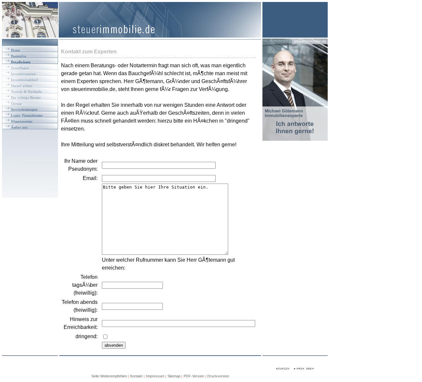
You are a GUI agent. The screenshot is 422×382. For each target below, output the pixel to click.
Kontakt (136, 376)
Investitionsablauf (24, 80)
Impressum (155, 376)
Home (15, 50)
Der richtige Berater (26, 98)
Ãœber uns (19, 127)
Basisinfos (18, 56)
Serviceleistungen (24, 109)
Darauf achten (21, 86)
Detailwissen (20, 62)
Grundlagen (20, 68)
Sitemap (174, 376)
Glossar (16, 103)
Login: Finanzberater (27, 115)
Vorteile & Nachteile (26, 92)
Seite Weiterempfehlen (109, 376)
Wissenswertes (21, 121)
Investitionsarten (23, 74)
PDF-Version (194, 376)
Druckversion (218, 376)
